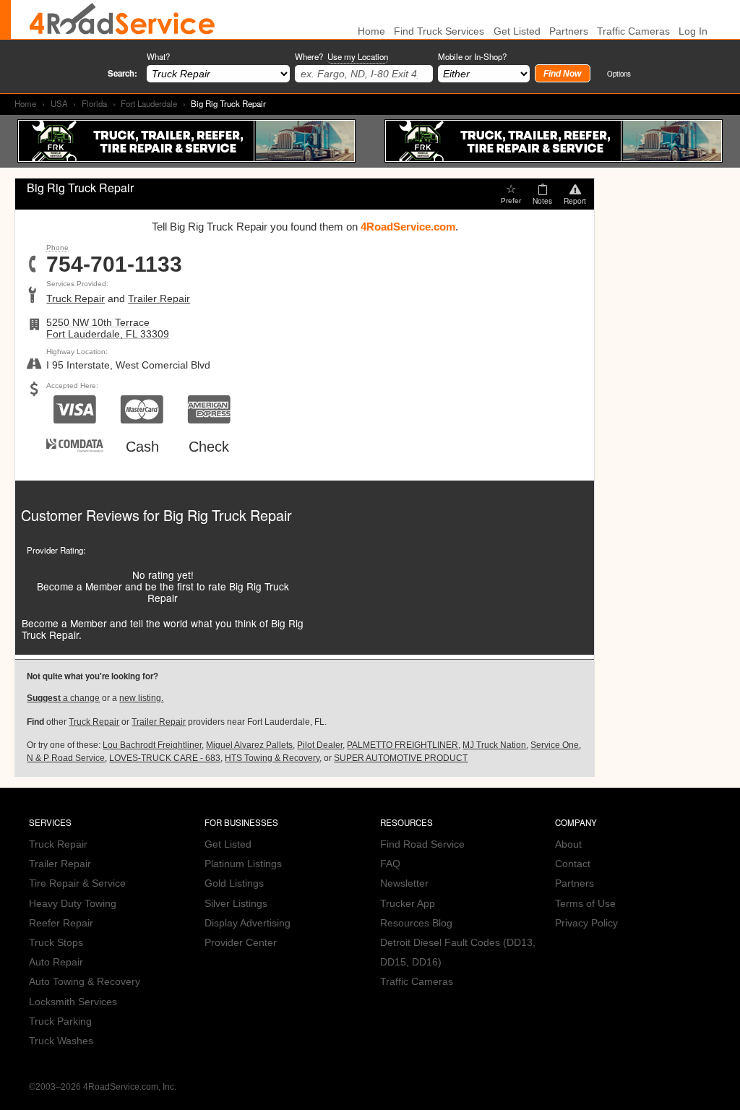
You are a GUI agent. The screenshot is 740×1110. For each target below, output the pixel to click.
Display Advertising (248, 923)
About (568, 844)
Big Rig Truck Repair (227, 514)
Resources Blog (416, 923)
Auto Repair (56, 962)
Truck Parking (60, 1021)
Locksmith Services (73, 1002)
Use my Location (357, 56)
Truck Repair (75, 298)
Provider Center (241, 942)
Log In (693, 31)
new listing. (141, 698)
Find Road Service (422, 844)
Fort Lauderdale (149, 103)
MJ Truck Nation (494, 745)
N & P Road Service (66, 758)
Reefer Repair (61, 923)
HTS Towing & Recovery (272, 758)
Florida (94, 103)
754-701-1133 (114, 264)
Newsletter (404, 883)
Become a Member (79, 586)
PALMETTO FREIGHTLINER (402, 745)
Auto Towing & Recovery (84, 981)
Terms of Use (585, 903)
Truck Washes (61, 1041)
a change (63, 698)
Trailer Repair (159, 298)
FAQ (390, 864)
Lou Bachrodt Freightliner (152, 745)
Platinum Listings (243, 864)
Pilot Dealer (320, 745)
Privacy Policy (586, 923)
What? (158, 56)
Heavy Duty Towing (72, 903)
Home (25, 103)
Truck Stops (56, 942)
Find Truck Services (439, 31)
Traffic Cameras (633, 31)
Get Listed (517, 31)
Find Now (562, 73)
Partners (568, 31)
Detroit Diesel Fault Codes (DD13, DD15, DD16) (457, 952)
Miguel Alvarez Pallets (249, 745)
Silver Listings (236, 903)
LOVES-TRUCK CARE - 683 (164, 758)
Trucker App (407, 903)
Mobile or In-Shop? (472, 56)
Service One (554, 745)
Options (619, 73)
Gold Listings (234, 883)
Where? (341, 56)
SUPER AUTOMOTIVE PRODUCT (401, 758)
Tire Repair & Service (77, 883)
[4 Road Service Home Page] (122, 19)
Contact (572, 864)
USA (59, 103)
